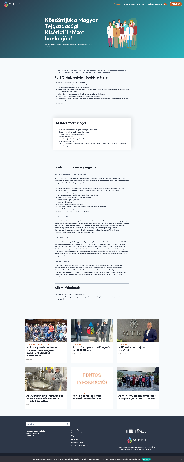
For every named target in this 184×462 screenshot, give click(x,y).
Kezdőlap (76, 430)
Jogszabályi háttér (77, 442)
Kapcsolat (158, 4)
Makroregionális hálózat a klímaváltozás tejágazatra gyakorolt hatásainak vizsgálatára (41, 351)
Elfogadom (146, 459)
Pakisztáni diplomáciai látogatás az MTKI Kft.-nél (91, 349)
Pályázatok (75, 436)
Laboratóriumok (90, 393)
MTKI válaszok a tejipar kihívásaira (132, 349)
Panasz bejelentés (77, 433)
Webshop (176, 4)
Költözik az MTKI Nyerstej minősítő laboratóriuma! (87, 397)
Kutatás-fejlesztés (45, 344)
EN (165, 4)
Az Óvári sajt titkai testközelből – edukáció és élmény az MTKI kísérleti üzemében (45, 398)
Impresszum (75, 439)
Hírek (28, 344)
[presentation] (46, 330)
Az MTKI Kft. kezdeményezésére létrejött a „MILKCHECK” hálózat (137, 397)
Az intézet (34, 344)
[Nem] (182, 459)
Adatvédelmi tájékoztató (79, 445)
